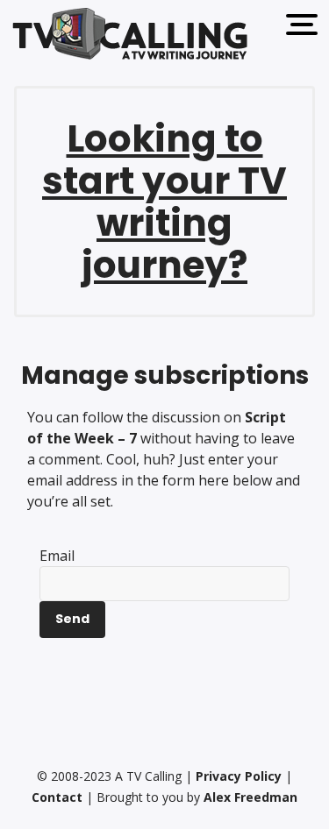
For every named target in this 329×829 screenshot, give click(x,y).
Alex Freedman (250, 797)
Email (57, 555)
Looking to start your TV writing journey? (164, 202)
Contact (57, 797)
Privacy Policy (239, 776)
